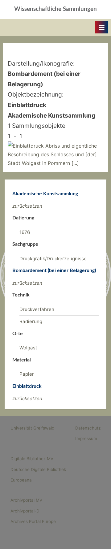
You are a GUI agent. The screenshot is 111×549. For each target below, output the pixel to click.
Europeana (21, 480)
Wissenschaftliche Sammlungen (55, 9)
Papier (26, 374)
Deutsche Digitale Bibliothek (38, 469)
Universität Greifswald (32, 428)
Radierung (30, 321)
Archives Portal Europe (33, 521)
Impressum (86, 438)
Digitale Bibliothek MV (31, 458)
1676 (24, 232)
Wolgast (28, 348)
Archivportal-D (24, 510)
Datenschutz (88, 428)
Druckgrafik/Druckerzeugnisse (53, 259)
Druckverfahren (36, 309)
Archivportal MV (26, 500)
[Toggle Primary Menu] (101, 27)
